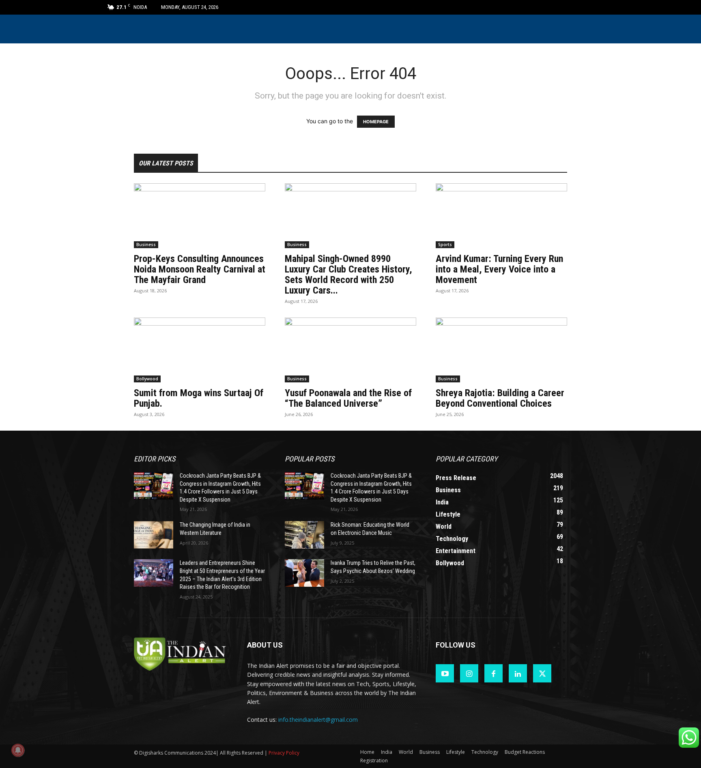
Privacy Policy (284, 752)
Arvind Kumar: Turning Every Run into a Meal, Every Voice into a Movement (499, 269)
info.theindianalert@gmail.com (318, 719)
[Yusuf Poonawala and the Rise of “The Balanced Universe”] (350, 349)
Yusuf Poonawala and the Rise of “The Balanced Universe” (348, 398)
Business (146, 244)
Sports (445, 244)
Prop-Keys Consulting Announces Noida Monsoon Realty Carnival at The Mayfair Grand (199, 269)
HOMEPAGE (376, 121)
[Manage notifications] (17, 750)
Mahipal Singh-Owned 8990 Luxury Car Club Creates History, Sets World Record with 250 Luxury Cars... (348, 274)
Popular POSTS (309, 459)
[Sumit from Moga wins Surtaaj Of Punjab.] (199, 349)
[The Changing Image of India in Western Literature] (153, 535)
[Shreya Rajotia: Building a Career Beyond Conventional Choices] (501, 349)
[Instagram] (469, 673)
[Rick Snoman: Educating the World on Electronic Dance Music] (304, 535)
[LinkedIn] (518, 673)
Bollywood (147, 379)
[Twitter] (542, 673)
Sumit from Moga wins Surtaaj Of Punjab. (198, 398)
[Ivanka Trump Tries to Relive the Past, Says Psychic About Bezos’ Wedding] (304, 573)
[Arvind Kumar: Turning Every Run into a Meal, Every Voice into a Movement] (501, 215)
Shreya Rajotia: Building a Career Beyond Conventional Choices (500, 398)
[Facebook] (493, 673)
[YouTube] (445, 673)
